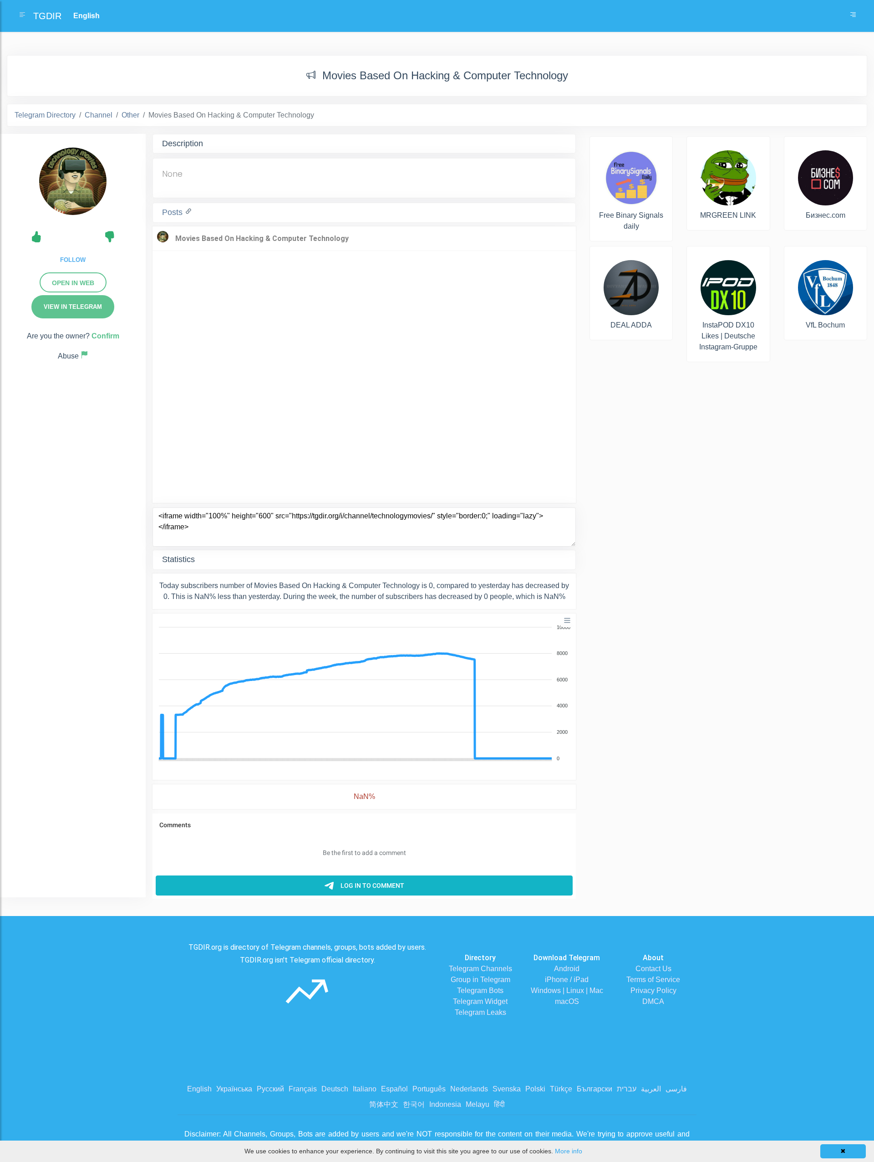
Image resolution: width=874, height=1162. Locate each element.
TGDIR (47, 16)
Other (130, 115)
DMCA (653, 1001)
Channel (98, 115)
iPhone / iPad (567, 979)
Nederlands (469, 1089)
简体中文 (383, 1104)
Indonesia (445, 1104)
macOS (567, 1001)
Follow (73, 259)
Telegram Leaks (480, 1012)
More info (568, 1151)
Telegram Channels (480, 969)
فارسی (676, 1089)
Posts (173, 212)
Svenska (507, 1089)
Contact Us (653, 969)
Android (566, 969)
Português (429, 1089)
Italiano (364, 1089)
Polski (535, 1089)
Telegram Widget (480, 1001)
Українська (234, 1089)
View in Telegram (73, 306)
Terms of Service (653, 979)
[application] (364, 693)
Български (594, 1089)
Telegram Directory (45, 115)
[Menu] (567, 620)
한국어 (414, 1104)
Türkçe (561, 1089)
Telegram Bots (480, 990)
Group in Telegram (480, 979)
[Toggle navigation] (853, 16)
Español (394, 1089)
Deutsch (334, 1089)
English (199, 1089)
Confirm (105, 336)
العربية (651, 1089)
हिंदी (499, 1104)
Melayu (477, 1104)
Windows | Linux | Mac (567, 990)
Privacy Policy (653, 990)
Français (303, 1089)
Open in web (73, 283)
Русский (270, 1089)
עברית (626, 1089)
